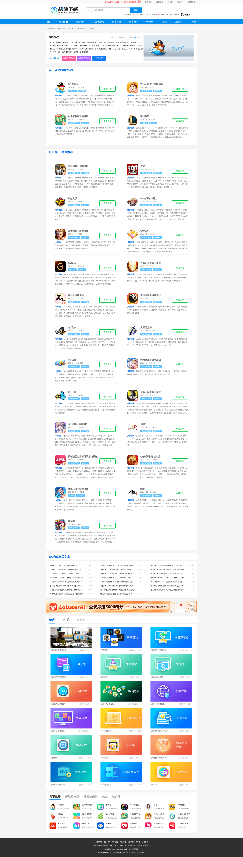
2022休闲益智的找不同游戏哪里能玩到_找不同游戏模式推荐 (123, 582)
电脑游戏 (80, 21)
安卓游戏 (133, 21)
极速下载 (61, 28)
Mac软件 (150, 21)
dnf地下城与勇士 (148, 198)
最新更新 (131, 842)
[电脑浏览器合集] (171, 664)
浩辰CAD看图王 (184, 814)
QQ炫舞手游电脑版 (77, 424)
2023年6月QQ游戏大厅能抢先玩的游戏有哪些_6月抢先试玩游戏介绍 (76, 578)
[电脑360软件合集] (121, 691)
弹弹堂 (71, 521)
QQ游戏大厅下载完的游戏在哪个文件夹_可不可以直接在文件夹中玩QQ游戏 (129, 569)
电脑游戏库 (80, 28)
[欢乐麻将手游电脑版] (124, 816)
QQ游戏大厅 (74, 84)
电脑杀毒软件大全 (157, 704)
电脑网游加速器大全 (158, 650)
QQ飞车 (72, 327)
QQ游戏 (91, 28)
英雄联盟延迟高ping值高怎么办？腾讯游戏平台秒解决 (71, 594)
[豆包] (148, 807)
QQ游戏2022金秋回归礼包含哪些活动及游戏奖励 (119, 586)
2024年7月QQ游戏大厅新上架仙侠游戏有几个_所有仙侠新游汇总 (125, 565)
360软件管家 (87, 814)
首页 (49, 21)
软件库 (170, 2)
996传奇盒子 (174, 14)
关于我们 (115, 842)
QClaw (60, 814)
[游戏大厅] (171, 772)
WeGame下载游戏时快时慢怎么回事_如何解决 (168, 565)
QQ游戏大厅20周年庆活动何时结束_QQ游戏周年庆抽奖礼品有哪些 (126, 574)
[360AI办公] (76, 825)
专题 (194, 21)
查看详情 (108, 89)
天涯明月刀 (146, 327)
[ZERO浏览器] (124, 807)
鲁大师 (108, 823)
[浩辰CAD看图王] (172, 816)
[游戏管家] (121, 664)
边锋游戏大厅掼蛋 (89, 805)
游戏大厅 (99, 58)
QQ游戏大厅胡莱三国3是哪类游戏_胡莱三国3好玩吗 (70, 582)
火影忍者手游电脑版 (150, 263)
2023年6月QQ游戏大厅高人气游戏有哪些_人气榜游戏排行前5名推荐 (126, 578)
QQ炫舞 (72, 359)
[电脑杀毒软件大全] (171, 691)
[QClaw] (52, 816)
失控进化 (164, 14)
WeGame (72, 263)
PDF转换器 (191, 2)
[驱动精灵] (52, 825)
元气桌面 (181, 805)
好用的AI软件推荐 (57, 704)
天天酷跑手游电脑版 (150, 359)
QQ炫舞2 (145, 230)
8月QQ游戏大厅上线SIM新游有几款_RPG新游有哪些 (70, 565)
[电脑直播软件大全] (71, 772)
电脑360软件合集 (107, 704)
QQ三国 (72, 392)
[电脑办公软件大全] (71, 718)
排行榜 (180, 2)
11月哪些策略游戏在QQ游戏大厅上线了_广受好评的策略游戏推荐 (75, 574)
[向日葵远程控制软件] (148, 825)
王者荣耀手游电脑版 (78, 230)
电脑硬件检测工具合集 (159, 731)
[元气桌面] (172, 807)
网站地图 (123, 842)
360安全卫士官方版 (147, 14)
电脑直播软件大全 (57, 785)
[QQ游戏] (52, 807)
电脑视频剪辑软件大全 (159, 758)
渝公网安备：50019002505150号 (136, 846)
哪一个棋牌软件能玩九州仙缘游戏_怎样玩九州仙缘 (170, 586)
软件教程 (145, 842)
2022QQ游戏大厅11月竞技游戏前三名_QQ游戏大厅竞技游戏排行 (175, 582)
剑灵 (142, 489)
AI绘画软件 (104, 758)
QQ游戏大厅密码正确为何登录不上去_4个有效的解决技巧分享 (174, 574)
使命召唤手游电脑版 (150, 392)
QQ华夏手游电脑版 (150, 456)
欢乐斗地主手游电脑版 (151, 84)
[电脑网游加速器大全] (171, 637)
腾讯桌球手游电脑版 (150, 295)
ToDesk (135, 14)
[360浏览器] (100, 816)
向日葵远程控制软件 (161, 823)
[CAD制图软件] (121, 718)
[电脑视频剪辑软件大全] (171, 745)
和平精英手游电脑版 (78, 166)
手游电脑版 (98, 21)
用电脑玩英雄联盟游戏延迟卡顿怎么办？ (116, 594)
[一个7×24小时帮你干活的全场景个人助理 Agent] (121, 612)
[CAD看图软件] (121, 772)
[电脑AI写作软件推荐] (71, 664)
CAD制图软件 (105, 731)
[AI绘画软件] (121, 745)
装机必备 (159, 2)
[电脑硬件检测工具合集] (171, 718)
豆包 (155, 805)
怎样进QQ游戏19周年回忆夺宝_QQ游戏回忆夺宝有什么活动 (73, 586)
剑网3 (143, 424)
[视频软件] (71, 745)
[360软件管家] (76, 816)
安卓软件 (116, 21)
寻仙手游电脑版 (76, 295)
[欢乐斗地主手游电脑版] (148, 816)
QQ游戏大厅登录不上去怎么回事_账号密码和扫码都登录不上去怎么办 (177, 569)
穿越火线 (72, 198)
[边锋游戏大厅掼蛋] (76, 807)
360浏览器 (128, 14)
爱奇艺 (108, 805)
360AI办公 (86, 823)
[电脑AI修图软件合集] (71, 637)
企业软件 (179, 21)
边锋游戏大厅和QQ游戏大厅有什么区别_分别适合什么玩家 (173, 578)
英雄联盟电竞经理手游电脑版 (83, 456)
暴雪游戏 (104, 650)
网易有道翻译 (183, 823)
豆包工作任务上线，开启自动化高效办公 (121, 2)
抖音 (158, 14)
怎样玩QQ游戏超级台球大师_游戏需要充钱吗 (117, 590)
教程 (164, 21)
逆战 (142, 166)
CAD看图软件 (105, 785)
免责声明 (99, 842)
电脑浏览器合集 (156, 677)
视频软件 (54, 758)
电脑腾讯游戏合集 (69, 58)
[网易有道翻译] (172, 825)
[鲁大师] (100, 825)
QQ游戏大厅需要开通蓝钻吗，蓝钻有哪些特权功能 (69, 590)
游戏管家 (104, 677)
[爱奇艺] (100, 807)
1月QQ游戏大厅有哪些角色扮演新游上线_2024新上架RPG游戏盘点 (76, 569)
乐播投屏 (133, 823)
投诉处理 (107, 842)
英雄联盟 (144, 116)
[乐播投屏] (124, 825)
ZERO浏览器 (135, 805)
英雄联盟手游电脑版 (78, 489)
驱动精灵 (61, 823)
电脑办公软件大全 (57, 731)
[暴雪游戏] (121, 637)
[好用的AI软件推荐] (71, 691)
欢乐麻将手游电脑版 (78, 116)
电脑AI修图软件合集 (58, 650)
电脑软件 (63, 21)
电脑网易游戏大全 (84, 58)
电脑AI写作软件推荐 (58, 677)
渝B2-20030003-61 (116, 846)
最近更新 (148, 2)
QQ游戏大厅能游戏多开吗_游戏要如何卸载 (167, 590)
